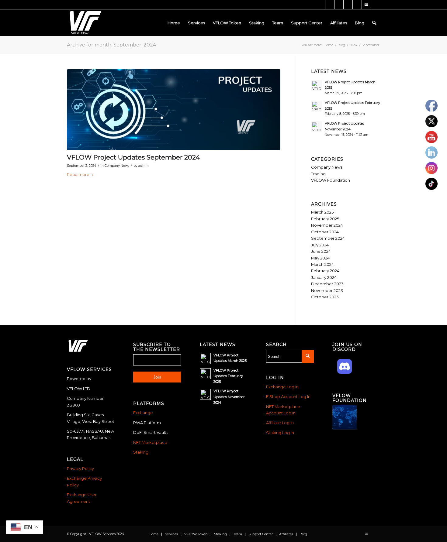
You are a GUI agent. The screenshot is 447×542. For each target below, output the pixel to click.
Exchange (143, 412)
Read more (78, 174)
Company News (117, 166)
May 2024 (320, 258)
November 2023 (327, 290)
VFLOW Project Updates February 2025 (228, 376)
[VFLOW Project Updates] (173, 109)
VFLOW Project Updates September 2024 (133, 157)
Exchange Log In (282, 386)
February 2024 (325, 270)
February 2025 (325, 218)
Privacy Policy (80, 468)
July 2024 (320, 244)
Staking (140, 452)
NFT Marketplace (150, 442)
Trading (318, 173)
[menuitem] (174, 22)
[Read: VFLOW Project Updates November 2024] (316, 126)
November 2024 (327, 225)
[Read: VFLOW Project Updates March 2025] (316, 85)
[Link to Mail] (366, 4)
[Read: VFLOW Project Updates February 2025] (316, 106)
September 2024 (328, 238)
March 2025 (322, 212)
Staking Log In (280, 432)
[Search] (374, 22)
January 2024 (324, 277)
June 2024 (321, 251)
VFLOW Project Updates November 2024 (229, 397)
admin (143, 166)
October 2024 (325, 231)
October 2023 (325, 296)
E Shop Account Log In (288, 396)
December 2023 (327, 283)
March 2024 (322, 264)
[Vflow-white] (84, 22)
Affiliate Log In (280, 422)
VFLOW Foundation (330, 180)
